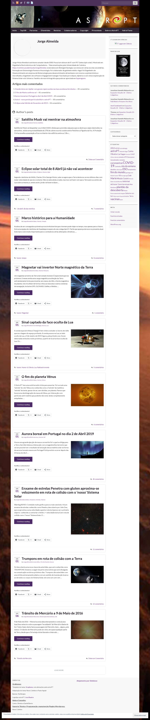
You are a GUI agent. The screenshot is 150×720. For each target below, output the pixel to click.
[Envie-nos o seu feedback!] (32, 2)
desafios (113, 169)
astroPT (114, 151)
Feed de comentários (117, 220)
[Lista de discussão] (28, 2)
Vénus (44, 380)
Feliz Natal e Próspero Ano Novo (121, 101)
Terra (131, 196)
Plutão (125, 190)
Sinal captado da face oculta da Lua (47, 322)
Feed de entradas (116, 216)
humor (19, 258)
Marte (113, 178)
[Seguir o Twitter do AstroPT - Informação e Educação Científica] (21, 2)
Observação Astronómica (47, 616)
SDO (132, 193)
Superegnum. (81, 78)
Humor (35, 123)
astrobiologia (123, 148)
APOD (117, 148)
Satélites (40, 123)
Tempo (44, 221)
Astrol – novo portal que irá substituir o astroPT (33, 99)
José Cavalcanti (116, 106)
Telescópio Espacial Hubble (121, 196)
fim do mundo (117, 172)
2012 (112, 148)
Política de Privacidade (87, 714)
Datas (35, 172)
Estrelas (35, 270)
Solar (48, 172)
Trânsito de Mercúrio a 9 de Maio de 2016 (52, 613)
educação (119, 169)
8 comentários (99, 258)
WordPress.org (115, 224)
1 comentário (99, 313)
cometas (122, 160)
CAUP (132, 154)
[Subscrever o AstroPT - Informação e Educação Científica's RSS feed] (13, 2)
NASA (124, 181)
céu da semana (128, 166)
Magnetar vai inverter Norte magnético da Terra (57, 267)
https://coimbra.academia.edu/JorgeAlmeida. (29, 68)
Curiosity (118, 166)
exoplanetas (132, 169)
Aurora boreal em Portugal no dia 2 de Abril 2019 (33, 96)
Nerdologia (125, 184)
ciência (116, 157)
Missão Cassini (123, 178)
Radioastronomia (43, 367)
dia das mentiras (29, 209)
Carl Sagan (121, 154)
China (112, 157)
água (121, 199)
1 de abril (20, 209)
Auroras (35, 437)
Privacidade (97, 30)
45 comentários (98, 479)
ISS (120, 175)
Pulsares (46, 270)
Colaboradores (70, 30)
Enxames (32, 500)
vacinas (115, 199)
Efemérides (45, 30)
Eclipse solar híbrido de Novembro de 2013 (31, 103)
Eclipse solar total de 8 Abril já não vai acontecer (57, 169)
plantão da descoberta (119, 188)
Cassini (128, 154)
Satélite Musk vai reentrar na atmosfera (51, 119)
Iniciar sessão (115, 212)
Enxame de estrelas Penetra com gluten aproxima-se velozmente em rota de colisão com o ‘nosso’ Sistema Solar (56, 492)
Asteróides (36, 562)
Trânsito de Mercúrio (24, 658)
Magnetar (25, 313)
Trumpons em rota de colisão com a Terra (52, 558)
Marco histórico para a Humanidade (48, 218)
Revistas (57, 30)
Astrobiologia (37, 325)
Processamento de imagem (117, 193)
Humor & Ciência (27, 367)
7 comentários (99, 209)
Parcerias (33, 30)
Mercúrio (36, 616)
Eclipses (39, 172)
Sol (44, 437)
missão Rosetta (118, 181)
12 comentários (98, 604)
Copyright (84, 30)
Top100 (23, 30)
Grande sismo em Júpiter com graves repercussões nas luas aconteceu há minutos (45, 89)
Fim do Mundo (45, 562)
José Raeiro (29, 697)
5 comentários (99, 367)
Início (14, 30)
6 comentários (99, 424)
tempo (24, 258)
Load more (59, 670)
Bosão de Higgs (124, 151)
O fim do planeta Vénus (39, 377)
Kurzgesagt (124, 175)
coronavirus (116, 162)
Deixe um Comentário (96, 159)
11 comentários (98, 549)
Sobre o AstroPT (112, 30)
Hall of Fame (127, 30)
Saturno (128, 193)
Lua (47, 325)
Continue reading (23, 139)
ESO (125, 169)
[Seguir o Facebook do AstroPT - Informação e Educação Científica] (24, 2)
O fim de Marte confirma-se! (26, 92)
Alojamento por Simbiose (87, 681)
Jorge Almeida (27, 123)
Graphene (29, 687)
